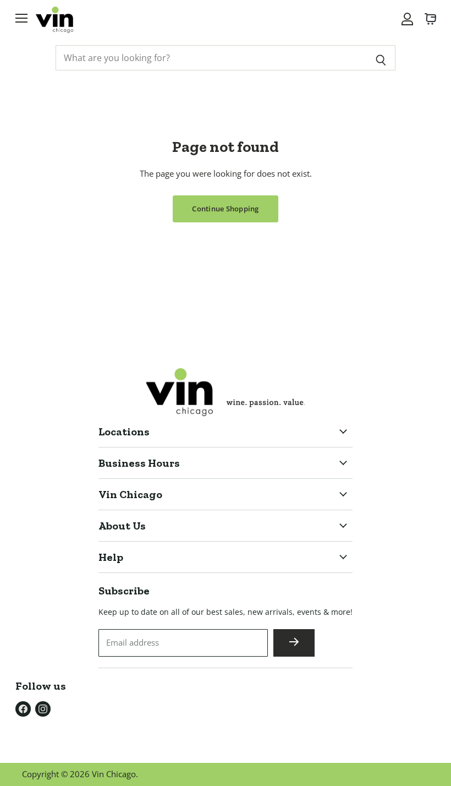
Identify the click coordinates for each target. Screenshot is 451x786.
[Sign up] (294, 643)
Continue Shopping (225, 209)
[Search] (380, 57)
